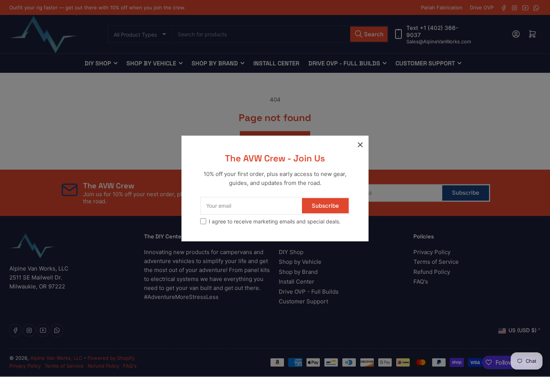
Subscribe (325, 205)
